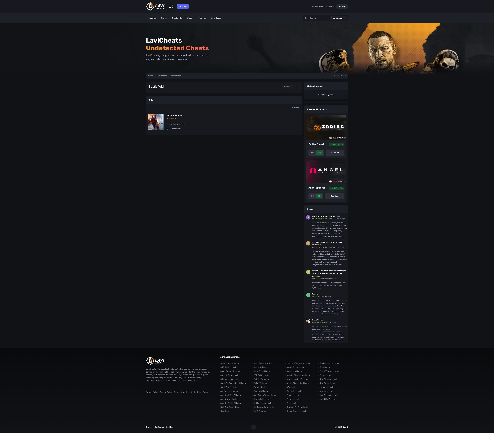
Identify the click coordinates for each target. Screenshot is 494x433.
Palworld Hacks (293, 399)
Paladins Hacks (293, 395)
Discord (183, 6)
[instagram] (153, 386)
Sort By (295, 107)
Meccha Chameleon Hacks (298, 375)
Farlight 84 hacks (261, 379)
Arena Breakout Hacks (230, 371)
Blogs (205, 392)
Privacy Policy (152, 392)
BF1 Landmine (174, 115)
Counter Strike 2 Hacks (230, 403)
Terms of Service (181, 392)
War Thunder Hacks (328, 395)
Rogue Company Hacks (297, 411)
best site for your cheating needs (326, 216)
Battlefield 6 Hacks (228, 387)
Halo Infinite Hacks (261, 399)
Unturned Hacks (327, 387)
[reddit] (147, 386)
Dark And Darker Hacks (230, 407)
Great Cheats (318, 320)
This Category (337, 18)
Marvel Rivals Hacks (295, 367)
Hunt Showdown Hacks (263, 407)
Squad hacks (325, 375)
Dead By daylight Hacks (264, 363)
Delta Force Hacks (261, 371)
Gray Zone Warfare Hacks (264, 395)
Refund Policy (166, 392)
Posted (337, 219)
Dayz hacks (225, 411)
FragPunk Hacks (260, 391)
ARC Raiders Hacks (228, 367)
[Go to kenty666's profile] (308, 272)
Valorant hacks (326, 391)
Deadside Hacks (260, 367)
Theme (149, 427)
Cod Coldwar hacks (228, 399)
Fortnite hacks (259, 387)
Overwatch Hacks (294, 391)
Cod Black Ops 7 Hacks (230, 395)
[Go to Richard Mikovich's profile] (308, 217)
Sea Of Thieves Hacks (329, 371)
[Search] (306, 18)
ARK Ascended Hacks (229, 379)
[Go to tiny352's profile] (308, 243)
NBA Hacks (291, 387)
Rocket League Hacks (329, 363)
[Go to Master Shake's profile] (308, 321)
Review (315, 294)
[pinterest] (159, 386)
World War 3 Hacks (328, 399)
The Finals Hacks (327, 383)
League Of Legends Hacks (298, 363)
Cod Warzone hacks (229, 391)
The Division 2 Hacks (329, 379)
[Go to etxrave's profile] (308, 295)
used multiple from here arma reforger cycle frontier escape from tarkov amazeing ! (329, 273)
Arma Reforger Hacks (229, 375)
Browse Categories (326, 95)
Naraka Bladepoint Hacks (298, 383)
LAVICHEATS (341, 427)
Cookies (169, 427)
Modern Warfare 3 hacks (297, 379)
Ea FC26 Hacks (260, 383)
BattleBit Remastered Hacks (233, 383)
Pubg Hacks (292, 403)
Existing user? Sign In (322, 7)
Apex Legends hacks (229, 363)
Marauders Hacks (294, 371)
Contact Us (196, 392)
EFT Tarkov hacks (261, 375)
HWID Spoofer (260, 411)
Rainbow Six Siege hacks (297, 407)
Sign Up (342, 6)
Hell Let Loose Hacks (262, 403)
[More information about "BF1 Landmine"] (156, 122)
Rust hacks (325, 367)
